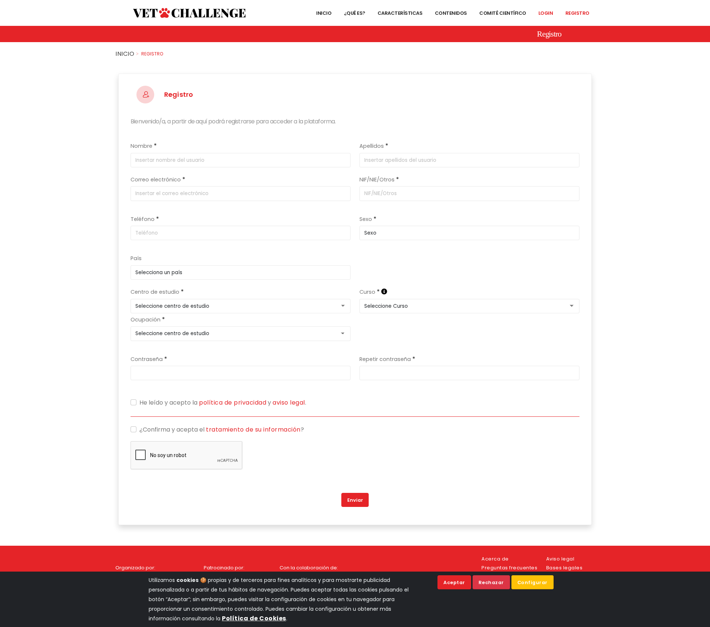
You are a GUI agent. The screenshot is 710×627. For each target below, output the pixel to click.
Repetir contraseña (385, 359)
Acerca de (495, 558)
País (136, 258)
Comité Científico (502, 13)
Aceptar (454, 582)
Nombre (141, 146)
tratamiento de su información (253, 429)
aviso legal (289, 402)
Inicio (323, 13)
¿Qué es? (354, 13)
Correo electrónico (156, 179)
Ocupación (145, 319)
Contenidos (450, 13)
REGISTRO (576, 13)
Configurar (532, 582)
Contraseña (147, 359)
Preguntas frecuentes (509, 567)
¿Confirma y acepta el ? (221, 429)
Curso (367, 292)
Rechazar (491, 582)
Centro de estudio (155, 292)
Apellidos (371, 146)
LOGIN (545, 13)
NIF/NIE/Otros (377, 179)
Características (399, 13)
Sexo (365, 219)
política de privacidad (232, 402)
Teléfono (143, 219)
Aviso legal (560, 558)
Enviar (355, 500)
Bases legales (564, 567)
